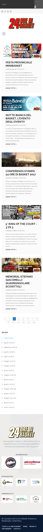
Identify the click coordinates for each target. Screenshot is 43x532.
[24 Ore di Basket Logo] (21, 23)
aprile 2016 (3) (9, 370)
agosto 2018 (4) (9, 352)
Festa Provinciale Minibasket (19, 64)
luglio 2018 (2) (9, 356)
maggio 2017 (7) (9, 361)
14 (33, 322)
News (25, 526)
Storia (4, 4)
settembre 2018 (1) (10, 347)
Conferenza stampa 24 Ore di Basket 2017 (21, 173)
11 (18, 322)
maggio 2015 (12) (10, 375)
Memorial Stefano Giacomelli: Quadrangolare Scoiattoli (19, 281)
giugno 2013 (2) (9, 393)
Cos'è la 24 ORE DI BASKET (11, 526)
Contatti (17, 529)
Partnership (6, 529)
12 (23, 322)
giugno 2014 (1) (9, 384)
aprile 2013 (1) (9, 403)
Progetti (33, 526)
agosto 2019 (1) (9, 343)
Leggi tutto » (11, 88)
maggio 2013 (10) (10, 398)
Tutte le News (9, 338)
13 (28, 322)
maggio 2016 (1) (9, 366)
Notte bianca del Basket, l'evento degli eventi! (18, 118)
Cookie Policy (17, 521)
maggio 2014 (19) (10, 389)
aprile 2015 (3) (9, 380)
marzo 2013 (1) (9, 407)
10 (13, 322)
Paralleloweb (6, 521)
